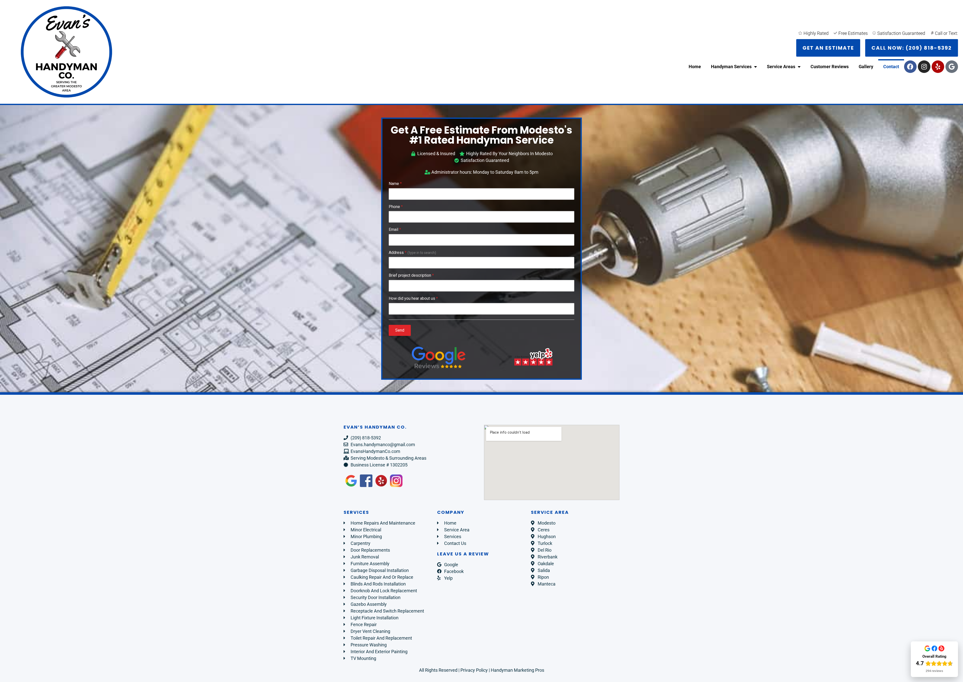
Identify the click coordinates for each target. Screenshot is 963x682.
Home (695, 66)
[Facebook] (910, 66)
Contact (891, 66)
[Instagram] (924, 66)
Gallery (866, 66)
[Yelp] (938, 66)
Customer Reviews (830, 66)
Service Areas (781, 66)
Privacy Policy (474, 670)
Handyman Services (731, 66)
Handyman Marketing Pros (517, 670)
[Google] (951, 66)
